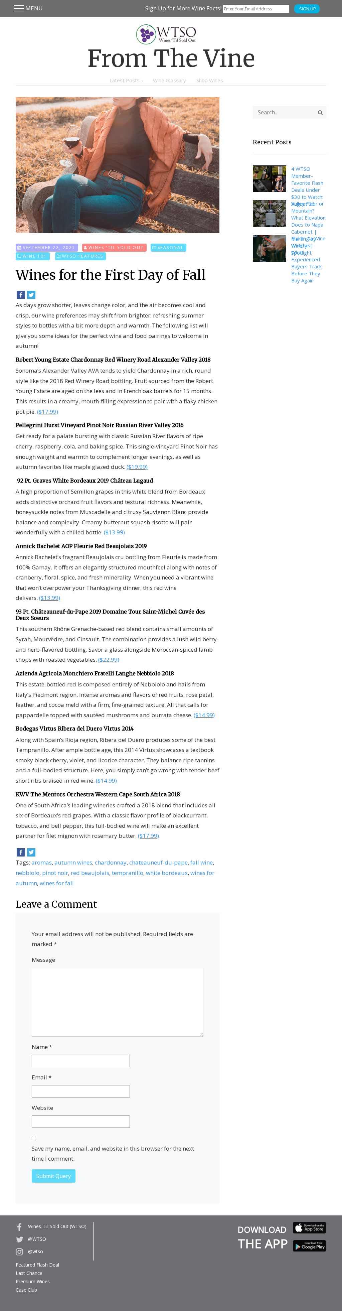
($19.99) (137, 467)
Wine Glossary (169, 80)
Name (42, 1047)
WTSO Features (82, 256)
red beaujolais (90, 873)
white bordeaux (167, 873)
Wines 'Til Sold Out (116, 247)
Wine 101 (35, 256)
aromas (41, 862)
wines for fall (57, 883)
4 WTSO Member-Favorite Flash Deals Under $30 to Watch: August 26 (307, 186)
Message (43, 959)
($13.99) (114, 532)
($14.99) (204, 715)
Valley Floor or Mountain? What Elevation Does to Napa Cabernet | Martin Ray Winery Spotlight (308, 228)
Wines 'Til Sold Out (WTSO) (57, 1226)
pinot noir (55, 873)
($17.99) (47, 411)
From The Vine (171, 58)
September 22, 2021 (49, 247)
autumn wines (73, 862)
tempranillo (127, 873)
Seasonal (171, 247)
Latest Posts (125, 80)
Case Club (26, 1290)
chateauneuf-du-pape (158, 862)
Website (42, 1107)
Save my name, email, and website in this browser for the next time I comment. (113, 1154)
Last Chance (29, 1273)
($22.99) (108, 659)
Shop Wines (209, 80)
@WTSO (36, 1239)
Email (41, 1077)
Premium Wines (33, 1281)
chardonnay (111, 862)
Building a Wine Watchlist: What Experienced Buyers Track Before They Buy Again (308, 259)
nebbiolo (27, 873)
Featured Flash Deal (37, 1265)
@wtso (35, 1251)
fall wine (201, 862)
